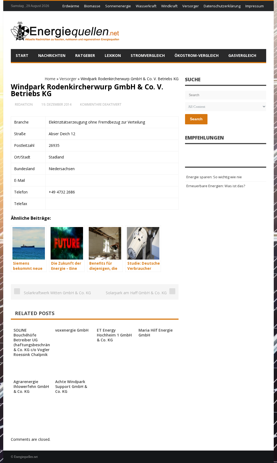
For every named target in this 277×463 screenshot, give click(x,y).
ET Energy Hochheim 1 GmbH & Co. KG (114, 335)
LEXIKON (113, 55)
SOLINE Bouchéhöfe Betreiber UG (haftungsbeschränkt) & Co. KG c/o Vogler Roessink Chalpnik (34, 342)
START (22, 55)
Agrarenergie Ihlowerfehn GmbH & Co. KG (31, 386)
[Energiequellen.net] (65, 30)
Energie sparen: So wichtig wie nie (214, 176)
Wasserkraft (146, 6)
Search (196, 119)
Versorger (190, 6)
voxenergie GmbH (71, 330)
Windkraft (169, 6)
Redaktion (24, 104)
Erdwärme (70, 6)
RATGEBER (85, 55)
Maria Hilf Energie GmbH (155, 333)
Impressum (254, 6)
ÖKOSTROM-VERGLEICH (196, 55)
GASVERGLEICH (242, 55)
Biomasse (92, 6)
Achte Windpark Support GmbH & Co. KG (71, 386)
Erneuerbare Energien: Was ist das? (215, 185)
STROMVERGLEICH (148, 55)
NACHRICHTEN (51, 55)
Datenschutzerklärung (222, 6)
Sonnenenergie (118, 6)
